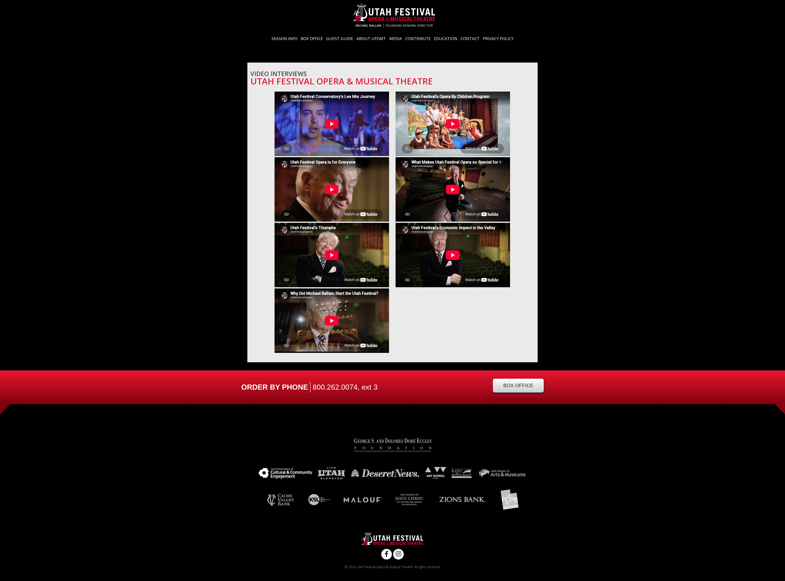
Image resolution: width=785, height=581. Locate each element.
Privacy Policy (498, 38)
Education (445, 38)
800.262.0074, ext (345, 387)
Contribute (418, 38)
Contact (470, 38)
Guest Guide (339, 38)
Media (395, 38)
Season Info (284, 38)
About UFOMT (371, 38)
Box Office (312, 38)
